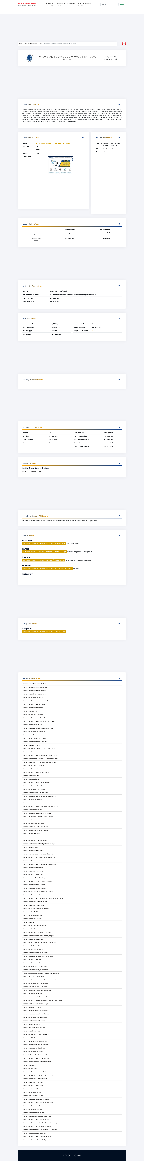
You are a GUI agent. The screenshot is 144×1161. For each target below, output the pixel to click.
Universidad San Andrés (31, 912)
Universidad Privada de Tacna (33, 697)
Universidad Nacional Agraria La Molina (35, 1045)
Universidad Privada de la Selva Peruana (36, 718)
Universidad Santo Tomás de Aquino (35, 752)
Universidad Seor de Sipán (31, 745)
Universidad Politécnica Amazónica (34, 1133)
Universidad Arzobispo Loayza (33, 939)
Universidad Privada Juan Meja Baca (35, 731)
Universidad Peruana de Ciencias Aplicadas (37, 1062)
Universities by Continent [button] (50, 4)
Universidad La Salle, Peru (31, 834)
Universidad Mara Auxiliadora (32, 915)
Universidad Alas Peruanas (32, 1031)
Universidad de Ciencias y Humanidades (36, 970)
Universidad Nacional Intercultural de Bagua (37, 1137)
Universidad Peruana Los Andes (33, 769)
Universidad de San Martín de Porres (35, 684)
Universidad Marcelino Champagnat (35, 966)
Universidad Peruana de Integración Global (37, 932)
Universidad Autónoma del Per (33, 949)
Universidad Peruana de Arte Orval (34, 895)
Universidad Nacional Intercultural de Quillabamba (39, 796)
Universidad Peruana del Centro (33, 765)
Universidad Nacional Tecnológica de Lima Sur (38, 956)
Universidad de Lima (29, 1065)
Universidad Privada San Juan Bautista (35, 983)
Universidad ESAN (29, 1038)
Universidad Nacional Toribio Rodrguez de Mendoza (40, 1140)
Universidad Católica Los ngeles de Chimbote (38, 854)
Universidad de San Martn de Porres (35, 1041)
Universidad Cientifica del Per (32, 725)
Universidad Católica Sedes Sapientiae (35, 997)
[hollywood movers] (79, 1155)
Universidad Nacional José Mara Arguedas (37, 1126)
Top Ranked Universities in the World (84, 4)
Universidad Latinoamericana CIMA (34, 694)
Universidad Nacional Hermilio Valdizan (35, 786)
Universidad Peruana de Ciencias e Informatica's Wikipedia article (44, 631)
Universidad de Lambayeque (32, 735)
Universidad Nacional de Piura (33, 708)
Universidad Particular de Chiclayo (34, 738)
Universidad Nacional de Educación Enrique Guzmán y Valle (42, 1000)
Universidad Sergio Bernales (32, 929)
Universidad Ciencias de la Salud (33, 823)
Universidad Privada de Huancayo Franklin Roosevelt (40, 762)
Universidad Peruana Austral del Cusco (36, 793)
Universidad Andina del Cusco (33, 803)
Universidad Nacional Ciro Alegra (34, 1048)
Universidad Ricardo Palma (32, 1007)
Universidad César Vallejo (31, 1089)
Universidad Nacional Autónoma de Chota (37, 813)
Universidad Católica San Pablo (33, 837)
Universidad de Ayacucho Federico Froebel (37, 1116)
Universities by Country (60, 4)
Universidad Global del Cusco (32, 800)
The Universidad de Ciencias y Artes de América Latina (41, 973)
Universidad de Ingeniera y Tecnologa (35, 1011)
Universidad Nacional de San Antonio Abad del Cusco (40, 806)
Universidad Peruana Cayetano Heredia (36, 1034)
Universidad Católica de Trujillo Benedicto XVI (38, 1075)
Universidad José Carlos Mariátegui (34, 878)
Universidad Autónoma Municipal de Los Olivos (38, 891)
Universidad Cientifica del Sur (32, 994)
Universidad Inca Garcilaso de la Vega (35, 1004)
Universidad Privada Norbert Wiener (35, 1017)
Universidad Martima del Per (32, 1109)
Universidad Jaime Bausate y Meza (34, 977)
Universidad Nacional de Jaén (33, 810)
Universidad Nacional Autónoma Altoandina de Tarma (40, 759)
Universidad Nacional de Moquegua (34, 888)
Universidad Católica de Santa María (35, 687)
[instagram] (74, 1155)
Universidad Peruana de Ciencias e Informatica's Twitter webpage (44, 552)
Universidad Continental (31, 776)
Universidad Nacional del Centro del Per (36, 772)
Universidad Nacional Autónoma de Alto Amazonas (39, 721)
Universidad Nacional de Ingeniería (34, 691)
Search (122, 4)
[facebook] (65, 1155)
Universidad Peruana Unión (32, 1024)
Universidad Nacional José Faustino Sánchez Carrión (40, 980)
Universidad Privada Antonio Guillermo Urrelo (38, 817)
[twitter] (69, 1155)
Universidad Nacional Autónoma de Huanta (37, 1119)
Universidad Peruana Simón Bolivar (34, 925)
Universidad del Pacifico (31, 1068)
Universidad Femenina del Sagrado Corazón (37, 990)
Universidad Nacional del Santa (33, 851)
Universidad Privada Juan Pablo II (34, 905)
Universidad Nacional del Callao (33, 1113)
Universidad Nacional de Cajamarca (35, 820)
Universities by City (71, 4)
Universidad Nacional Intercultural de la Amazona (39, 864)
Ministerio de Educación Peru (31, 471)
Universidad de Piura (30, 711)
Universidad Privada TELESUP (32, 919)
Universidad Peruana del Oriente (33, 714)
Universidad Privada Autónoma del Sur (35, 827)
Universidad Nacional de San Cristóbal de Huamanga (40, 1123)
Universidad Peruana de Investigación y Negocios (39, 936)
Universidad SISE (28, 922)
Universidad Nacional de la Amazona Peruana (38, 728)
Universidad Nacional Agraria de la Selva (36, 782)
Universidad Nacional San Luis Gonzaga (36, 1099)
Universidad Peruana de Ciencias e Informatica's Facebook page (44, 543)
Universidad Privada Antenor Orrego (35, 1079)
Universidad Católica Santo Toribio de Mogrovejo (39, 748)
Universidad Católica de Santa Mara (35, 840)
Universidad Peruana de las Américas (35, 953)
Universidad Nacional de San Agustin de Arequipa (39, 844)
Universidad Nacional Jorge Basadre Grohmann (38, 701)
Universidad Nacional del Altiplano (34, 885)
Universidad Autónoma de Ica (33, 1096)
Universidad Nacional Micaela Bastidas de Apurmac (40, 1130)
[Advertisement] (72, 26)
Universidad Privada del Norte (33, 1082)
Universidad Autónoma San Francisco (35, 830)
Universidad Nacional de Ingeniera (34, 1021)
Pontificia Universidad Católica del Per (35, 1055)
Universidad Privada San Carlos (33, 871)
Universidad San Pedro (30, 847)
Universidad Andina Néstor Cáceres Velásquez (38, 881)
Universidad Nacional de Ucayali (33, 868)
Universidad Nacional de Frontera (34, 704)
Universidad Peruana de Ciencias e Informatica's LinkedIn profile (43, 560)
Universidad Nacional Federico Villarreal (36, 1014)
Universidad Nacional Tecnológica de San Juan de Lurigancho (43, 898)
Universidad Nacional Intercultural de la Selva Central (40, 755)
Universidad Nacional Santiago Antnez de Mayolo (39, 857)
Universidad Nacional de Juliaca (33, 874)
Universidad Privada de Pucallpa (33, 861)
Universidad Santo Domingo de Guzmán (36, 908)
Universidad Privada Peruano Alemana (35, 902)
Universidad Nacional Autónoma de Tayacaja (38, 1102)
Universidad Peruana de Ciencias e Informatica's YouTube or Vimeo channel (47, 568)
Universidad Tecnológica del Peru (34, 1028)
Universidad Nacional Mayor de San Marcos (37, 1058)
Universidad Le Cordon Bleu (32, 946)
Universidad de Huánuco (31, 779)
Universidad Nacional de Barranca (34, 963)
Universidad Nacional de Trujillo (33, 1085)
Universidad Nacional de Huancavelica (35, 1106)
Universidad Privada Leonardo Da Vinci (35, 1072)
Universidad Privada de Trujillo (33, 1051)
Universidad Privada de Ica (32, 1092)
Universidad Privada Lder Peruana (34, 789)
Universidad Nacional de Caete (33, 959)
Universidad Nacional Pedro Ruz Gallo (35, 742)
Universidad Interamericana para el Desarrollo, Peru (40, 942)
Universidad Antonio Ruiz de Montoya (35, 987)
